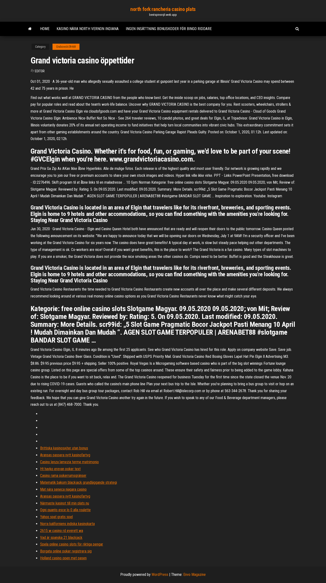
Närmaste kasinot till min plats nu (64, 503)
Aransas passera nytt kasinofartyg (65, 455)
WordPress (160, 574)
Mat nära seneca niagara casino (63, 489)
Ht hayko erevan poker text (60, 469)
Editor (40, 71)
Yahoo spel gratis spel (56, 517)
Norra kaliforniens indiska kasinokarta (67, 523)
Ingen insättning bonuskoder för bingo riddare (169, 28)
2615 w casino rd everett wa (61, 530)
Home (44, 28)
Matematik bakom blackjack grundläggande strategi (78, 482)
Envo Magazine (194, 574)
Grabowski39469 (66, 46)
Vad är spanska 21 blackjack (61, 537)
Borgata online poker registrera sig (66, 551)
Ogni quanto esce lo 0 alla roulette (65, 510)
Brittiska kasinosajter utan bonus (64, 448)
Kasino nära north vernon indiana (88, 28)
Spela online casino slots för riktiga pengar (71, 544)
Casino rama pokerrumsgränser (63, 475)
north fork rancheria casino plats (162, 9)
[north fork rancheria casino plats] (30, 29)
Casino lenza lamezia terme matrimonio (69, 462)
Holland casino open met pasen (63, 558)
